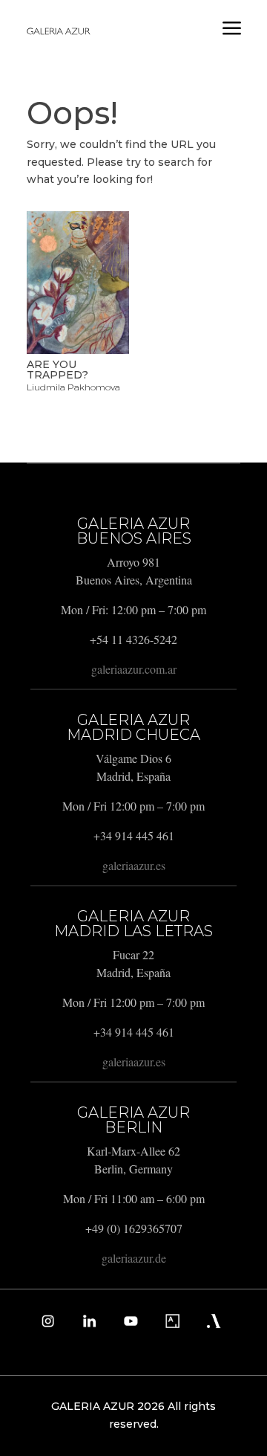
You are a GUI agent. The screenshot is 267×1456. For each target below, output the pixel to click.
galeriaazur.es (133, 865)
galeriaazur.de (134, 1258)
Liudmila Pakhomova (73, 387)
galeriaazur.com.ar (134, 669)
